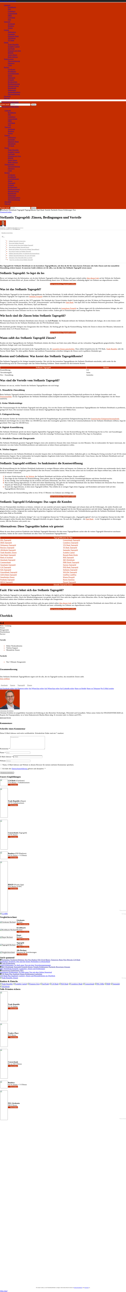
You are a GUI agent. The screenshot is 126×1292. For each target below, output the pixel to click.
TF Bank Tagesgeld (70, 548)
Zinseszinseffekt (6, 397)
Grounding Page (11, 1275)
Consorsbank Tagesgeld (71, 540)
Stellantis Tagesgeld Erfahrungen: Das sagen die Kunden (22, 255)
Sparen (12, 685)
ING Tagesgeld (5, 540)
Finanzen (3, 212)
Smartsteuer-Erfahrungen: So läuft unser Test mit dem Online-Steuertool (26, 972)
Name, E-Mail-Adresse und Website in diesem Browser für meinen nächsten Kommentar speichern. (38, 765)
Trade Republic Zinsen (8, 552)
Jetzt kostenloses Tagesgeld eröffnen (63, 284)
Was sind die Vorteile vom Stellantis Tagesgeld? (20, 251)
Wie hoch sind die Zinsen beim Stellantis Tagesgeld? (21, 245)
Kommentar (5, 749)
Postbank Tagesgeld (7, 580)
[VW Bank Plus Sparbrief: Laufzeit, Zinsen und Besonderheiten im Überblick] (21, 974)
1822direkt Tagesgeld (8, 550)
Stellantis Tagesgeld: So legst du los (17, 241)
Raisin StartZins (69, 580)
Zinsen (29, 685)
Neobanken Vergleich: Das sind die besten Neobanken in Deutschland (25, 962)
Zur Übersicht (23, 954)
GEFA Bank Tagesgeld (8, 575)
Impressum (19, 1275)
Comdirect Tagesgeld (70, 543)
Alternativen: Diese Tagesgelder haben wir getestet (20, 257)
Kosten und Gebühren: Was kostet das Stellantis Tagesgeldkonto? (24, 249)
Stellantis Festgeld (35, 296)
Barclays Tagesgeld (7, 548)
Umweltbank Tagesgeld (8, 572)
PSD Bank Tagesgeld (70, 567)
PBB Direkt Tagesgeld (71, 562)
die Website (30, 476)
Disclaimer (3, 1275)
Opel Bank (69, 302)
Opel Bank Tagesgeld (8, 555)
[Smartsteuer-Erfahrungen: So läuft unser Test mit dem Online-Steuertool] (12, 970)
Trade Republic (111, 349)
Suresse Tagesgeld (69, 565)
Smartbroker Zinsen (7, 577)
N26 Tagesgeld (5, 570)
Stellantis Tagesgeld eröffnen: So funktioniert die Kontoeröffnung (24, 253)
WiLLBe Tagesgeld (70, 572)
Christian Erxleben (6, 711)
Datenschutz (26, 1275)
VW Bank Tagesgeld (70, 545)
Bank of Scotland (6, 557)
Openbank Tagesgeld (7, 560)
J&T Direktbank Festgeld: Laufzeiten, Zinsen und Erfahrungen (22, 969)
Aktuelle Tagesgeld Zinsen (63, 585)
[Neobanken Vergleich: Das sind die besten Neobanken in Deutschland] (40, 960)
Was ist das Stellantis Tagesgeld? (16, 243)
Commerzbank (5, 562)
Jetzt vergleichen (24, 924)
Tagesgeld (21, 685)
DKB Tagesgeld (6, 543)
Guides (9, 212)
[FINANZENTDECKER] (9, 107)
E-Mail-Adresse (6, 757)
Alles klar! (4, 1291)
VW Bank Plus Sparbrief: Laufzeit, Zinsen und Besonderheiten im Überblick (27, 976)
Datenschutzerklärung (20, 769)
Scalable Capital (69, 552)
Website (3, 761)
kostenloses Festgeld (68, 308)
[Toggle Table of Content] (2, 237)
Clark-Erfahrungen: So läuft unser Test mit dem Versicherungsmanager (25, 965)
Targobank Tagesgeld (8, 565)
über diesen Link (93, 278)
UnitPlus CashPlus (69, 575)
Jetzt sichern (13, 784)
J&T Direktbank (69, 560)
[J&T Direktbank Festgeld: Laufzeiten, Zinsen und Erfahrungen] (35, 967)
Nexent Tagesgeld (69, 582)
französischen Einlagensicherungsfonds (105, 419)
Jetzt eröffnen (5, 679)
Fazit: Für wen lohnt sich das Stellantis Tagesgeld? (21, 259)
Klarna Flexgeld (69, 577)
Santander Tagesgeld (70, 550)
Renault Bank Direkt (70, 555)
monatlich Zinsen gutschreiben (63, 349)
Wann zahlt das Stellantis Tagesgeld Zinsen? (19, 247)
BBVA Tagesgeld (6, 582)
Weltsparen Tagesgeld (8, 545)
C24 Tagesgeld (5, 567)
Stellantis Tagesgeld (70, 570)
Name (3, 753)
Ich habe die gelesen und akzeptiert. (23, 769)
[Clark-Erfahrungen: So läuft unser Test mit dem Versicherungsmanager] (7, 963)
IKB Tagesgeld (68, 557)
